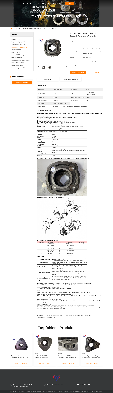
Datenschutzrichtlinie (20, 391)
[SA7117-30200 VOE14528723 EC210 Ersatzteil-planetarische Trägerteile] (52, 47)
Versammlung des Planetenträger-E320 (51, 315)
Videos (50, 3)
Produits (35, 3)
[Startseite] (12, 4)
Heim (24, 3)
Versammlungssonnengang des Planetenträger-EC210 (78, 315)
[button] (13, 347)
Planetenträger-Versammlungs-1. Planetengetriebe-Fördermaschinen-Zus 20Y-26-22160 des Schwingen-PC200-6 (91, 357)
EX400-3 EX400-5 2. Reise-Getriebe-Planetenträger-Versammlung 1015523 (42, 357)
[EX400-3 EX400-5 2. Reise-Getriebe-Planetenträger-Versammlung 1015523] (45, 344)
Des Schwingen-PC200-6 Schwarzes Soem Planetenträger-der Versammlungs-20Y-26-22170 (68, 357)
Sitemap (12, 391)
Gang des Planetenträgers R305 (46, 317)
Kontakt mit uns (57, 3)
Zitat (69, 3)
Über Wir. (29, 3)
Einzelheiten (48, 79)
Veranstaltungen (43, 3)
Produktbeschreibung (70, 79)
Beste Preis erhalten (78, 72)
